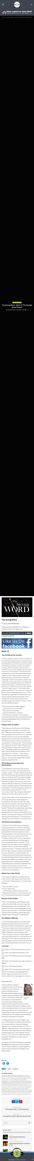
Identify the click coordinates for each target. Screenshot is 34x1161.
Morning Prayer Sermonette (16, 1141)
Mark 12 (9, 1069)
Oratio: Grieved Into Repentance (17, 1137)
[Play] (4, 633)
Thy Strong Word (17, 302)
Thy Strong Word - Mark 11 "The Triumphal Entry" (17, 1109)
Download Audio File (8, 636)
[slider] (29, 633)
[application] (17, 633)
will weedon (15, 1069)
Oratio (11, 1135)
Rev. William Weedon (10, 309)
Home (3, 17)
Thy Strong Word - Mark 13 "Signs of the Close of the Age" (17, 1116)
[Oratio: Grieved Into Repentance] (5, 1137)
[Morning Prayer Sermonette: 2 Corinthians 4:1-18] (5, 1143)
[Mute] (25, 633)
